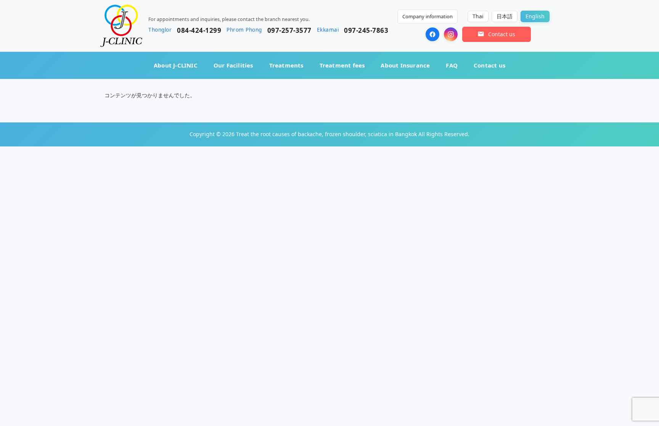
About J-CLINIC (176, 65)
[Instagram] (451, 34)
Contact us (489, 65)
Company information (427, 16)
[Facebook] (432, 34)
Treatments (286, 65)
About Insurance (405, 65)
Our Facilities (233, 65)
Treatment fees (342, 65)
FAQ (452, 65)
